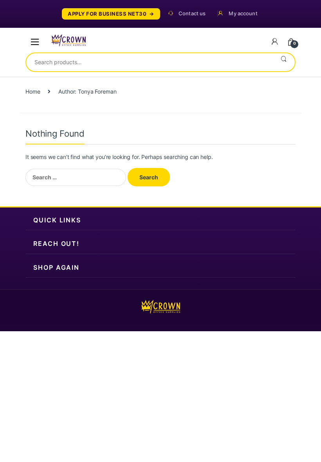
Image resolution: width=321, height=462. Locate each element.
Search (283, 62)
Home (32, 91)
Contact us (192, 13)
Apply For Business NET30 (107, 14)
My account (243, 13)
